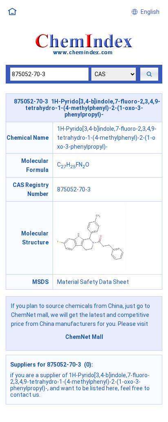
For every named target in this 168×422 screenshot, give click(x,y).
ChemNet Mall (84, 337)
